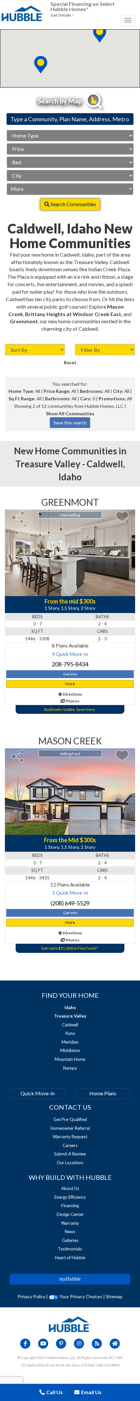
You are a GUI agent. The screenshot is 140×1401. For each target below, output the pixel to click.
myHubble (70, 1279)
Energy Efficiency (70, 1197)
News (70, 1231)
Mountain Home (70, 1059)
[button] (40, 64)
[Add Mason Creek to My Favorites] (122, 755)
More (17, 189)
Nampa (70, 1068)
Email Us (91, 1392)
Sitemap (114, 1296)
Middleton (70, 1050)
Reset (70, 362)
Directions (72, 694)
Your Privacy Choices (80, 1296)
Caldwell (70, 1024)
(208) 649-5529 (70, 903)
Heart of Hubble (70, 1257)
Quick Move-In (38, 1093)
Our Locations (70, 1162)
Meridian (70, 1042)
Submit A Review (70, 1153)
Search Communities (72, 204)
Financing (70, 1205)
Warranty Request (70, 1136)
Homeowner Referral (70, 1128)
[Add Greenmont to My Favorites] (122, 516)
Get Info (70, 674)
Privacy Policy (31, 1296)
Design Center (70, 1214)
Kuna (70, 1033)
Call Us (54, 1392)
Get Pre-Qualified (70, 1119)
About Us (70, 1188)
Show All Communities (70, 413)
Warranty (70, 1223)
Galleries (70, 1240)
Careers (70, 1145)
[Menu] (128, 20)
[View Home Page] (70, 1324)
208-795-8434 (70, 664)
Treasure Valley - (51, 463)
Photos (72, 701)
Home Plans (102, 1093)
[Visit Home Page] (23, 8)
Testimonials (70, 1248)
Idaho (70, 476)
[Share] (17, 517)
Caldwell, (106, 463)
